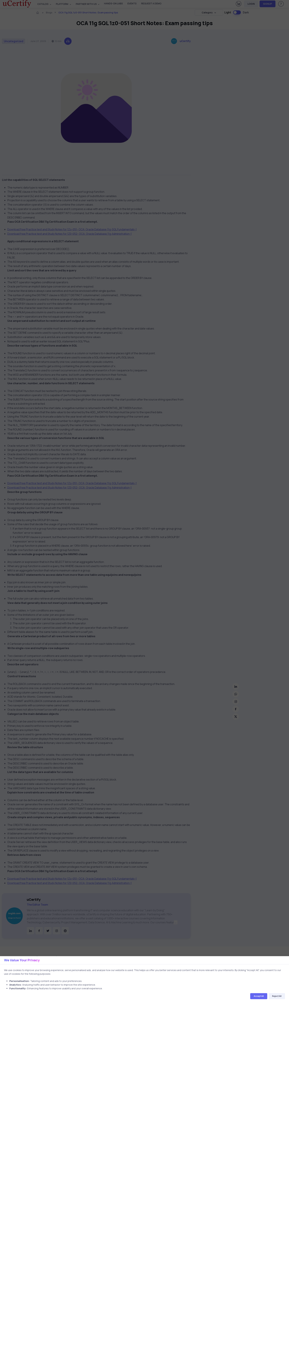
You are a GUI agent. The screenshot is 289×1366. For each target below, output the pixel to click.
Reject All (276, 996)
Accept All (259, 996)
